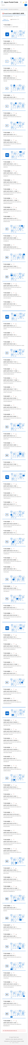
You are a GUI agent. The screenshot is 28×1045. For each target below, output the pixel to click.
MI (16, 35)
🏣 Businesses (15, 19)
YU (23, 35)
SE (20, 32)
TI (11, 61)
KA (20, 31)
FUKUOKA (6, 9)
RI (13, 64)
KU (24, 31)
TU (13, 34)
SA (14, 32)
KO (12, 32)
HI (14, 35)
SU (18, 32)
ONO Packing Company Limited (17, 1041)
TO (17, 34)
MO (21, 35)
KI (22, 31)
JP (20, 2)
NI (22, 34)
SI (16, 32)
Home (2, 9)
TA (23, 32)
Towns (5, 19)
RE (16, 37)
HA (12, 35)
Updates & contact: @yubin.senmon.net (14, 1039)
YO (12, 37)
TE (15, 34)
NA (20, 34)
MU (18, 35)
